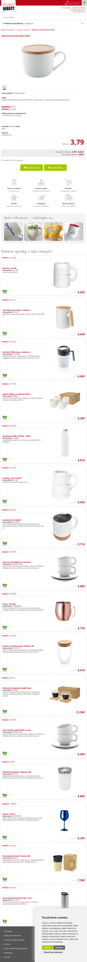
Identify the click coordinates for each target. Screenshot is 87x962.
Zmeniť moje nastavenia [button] (53, 952)
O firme (7, 944)
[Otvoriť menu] (84, 2)
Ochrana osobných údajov (14, 940)
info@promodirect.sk (78, 10)
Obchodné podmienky (12, 935)
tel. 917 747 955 (78, 12)
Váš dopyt (8, 931)
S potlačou (56, 168)
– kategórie (19, 23)
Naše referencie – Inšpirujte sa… (29, 218)
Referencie (8, 953)
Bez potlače (33, 168)
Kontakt (7, 957)
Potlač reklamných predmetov (15, 948)
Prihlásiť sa (76, 4)
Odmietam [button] (59, 948)
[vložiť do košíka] (5, 292)
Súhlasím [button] (47, 948)
